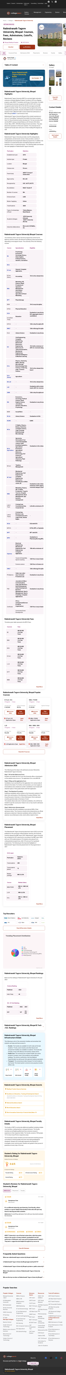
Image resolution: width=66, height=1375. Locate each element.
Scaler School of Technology (7, 1325)
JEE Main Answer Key (42, 1310)
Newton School (7, 1322)
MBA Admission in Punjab (55, 1322)
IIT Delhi (5, 1317)
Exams (8, 3)
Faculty (53, 53)
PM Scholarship (42, 1314)
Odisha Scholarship (41, 1322)
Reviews (45, 53)
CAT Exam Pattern (32, 1332)
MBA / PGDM (33, 700)
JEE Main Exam (33, 1311)
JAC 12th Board (42, 1338)
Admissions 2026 (25, 53)
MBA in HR (19, 1298)
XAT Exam (32, 1317)
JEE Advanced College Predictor (54, 1312)
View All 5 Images (55, 98)
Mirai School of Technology (7, 1334)
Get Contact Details (55, 136)
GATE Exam (32, 1300)
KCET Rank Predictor (54, 1301)
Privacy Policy (34, 1365)
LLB (6, 725)
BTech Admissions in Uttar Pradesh (55, 1325)
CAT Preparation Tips (32, 1327)
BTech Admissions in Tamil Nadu (54, 1334)
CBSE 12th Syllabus (41, 1296)
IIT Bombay (6, 1315)
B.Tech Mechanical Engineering (21, 1312)
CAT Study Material (41, 1301)
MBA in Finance (20, 1296)
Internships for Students (42, 1342)
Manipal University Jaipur (8, 1296)
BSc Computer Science (22, 1326)
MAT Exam (32, 1308)
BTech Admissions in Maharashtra (54, 1330)
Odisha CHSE (41, 1335)
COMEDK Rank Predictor (54, 1316)
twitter (51, 1358)
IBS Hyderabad (7, 1305)
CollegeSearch (14, 13)
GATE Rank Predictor (54, 1296)
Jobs (46, 3)
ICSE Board (41, 1333)
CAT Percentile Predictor (55, 1304)
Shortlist (10, 47)
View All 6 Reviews (24, 1248)
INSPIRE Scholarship (41, 1317)
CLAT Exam (32, 1303)
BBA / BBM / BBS (34, 725)
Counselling (33, 3)
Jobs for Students (43, 1345)
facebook (46, 1358)
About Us (33, 1358)
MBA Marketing (20, 1306)
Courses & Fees (13, 53)
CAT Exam (32, 1297)
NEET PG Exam (33, 1306)
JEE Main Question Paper (43, 1305)
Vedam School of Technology (7, 1339)
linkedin (56, 1358)
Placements (36, 53)
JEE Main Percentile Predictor (53, 1307)
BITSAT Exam (33, 1322)
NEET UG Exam (33, 1319)
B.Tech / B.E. (9, 700)
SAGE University (7, 1312)
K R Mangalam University (7, 1301)
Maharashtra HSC (43, 1330)
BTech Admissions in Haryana (54, 1339)
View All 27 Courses (24, 752)
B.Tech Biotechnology (22, 1308)
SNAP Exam (32, 1314)
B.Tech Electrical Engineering (20, 1319)
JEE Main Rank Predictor (55, 1298)
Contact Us (34, 1361)
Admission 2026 (26, 4)
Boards (13, 3)
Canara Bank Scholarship (41, 1326)
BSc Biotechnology (21, 1331)
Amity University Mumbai (7, 1308)
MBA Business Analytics (20, 1302)
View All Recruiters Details (24, 928)
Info (4, 53)
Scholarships (19, 3)
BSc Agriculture (20, 1328)
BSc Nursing (19, 1323)
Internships (40, 3)
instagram (61, 1358)
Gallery (60, 53)
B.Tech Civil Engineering (22, 1316)
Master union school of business (9, 1330)
